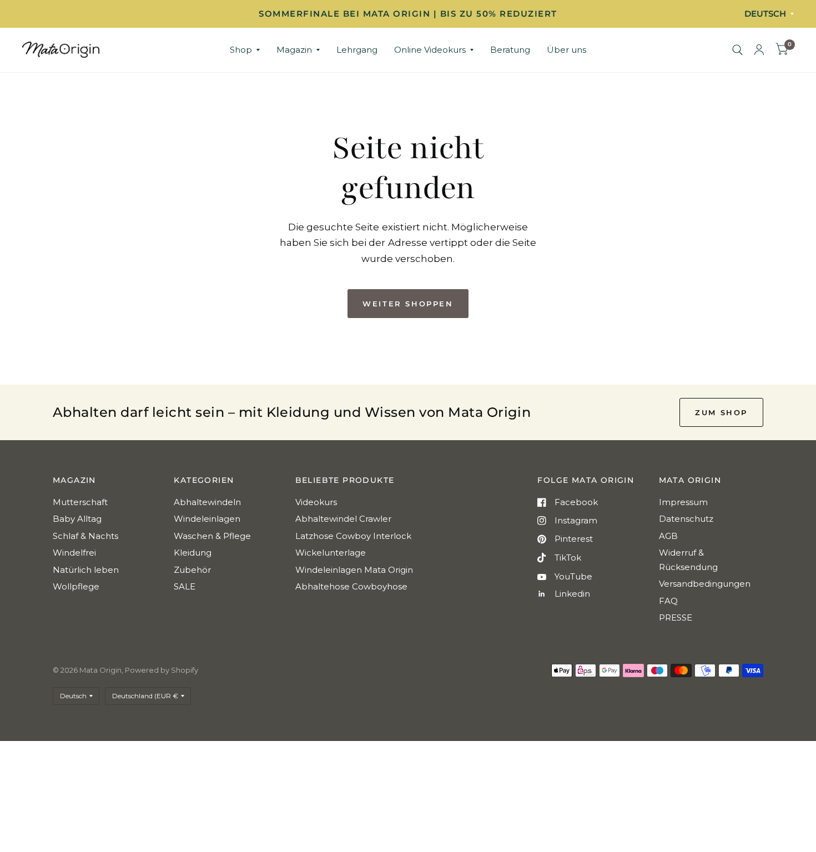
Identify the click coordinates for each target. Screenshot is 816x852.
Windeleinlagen (207, 518)
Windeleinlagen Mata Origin (354, 569)
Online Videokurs (430, 49)
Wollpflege (76, 586)
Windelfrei (74, 552)
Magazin (294, 49)
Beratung (510, 49)
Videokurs (316, 502)
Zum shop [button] (721, 412)
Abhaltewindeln (207, 502)
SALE (184, 586)
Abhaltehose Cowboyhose (351, 586)
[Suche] (737, 50)
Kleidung (192, 552)
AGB (668, 536)
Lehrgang (356, 49)
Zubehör (192, 569)
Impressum (683, 502)
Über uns (566, 49)
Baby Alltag (77, 518)
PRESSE (675, 617)
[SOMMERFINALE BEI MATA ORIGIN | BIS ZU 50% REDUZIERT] (408, 14)
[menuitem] (244, 50)
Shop (241, 49)
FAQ (668, 601)
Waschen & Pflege (212, 536)
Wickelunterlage (330, 552)
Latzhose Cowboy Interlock (353, 536)
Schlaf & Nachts (85, 536)
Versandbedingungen (704, 583)
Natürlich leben (86, 569)
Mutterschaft (80, 502)
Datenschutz (686, 518)
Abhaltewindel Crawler (343, 518)
